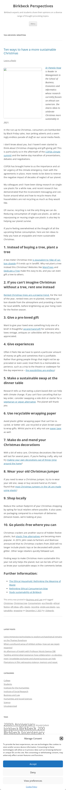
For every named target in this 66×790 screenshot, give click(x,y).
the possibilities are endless (40, 370)
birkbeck (11, 728)
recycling (35, 607)
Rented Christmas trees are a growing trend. (27, 295)
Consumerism (34, 603)
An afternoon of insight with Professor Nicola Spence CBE (30, 651)
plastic (27, 607)
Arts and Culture (42, 725)
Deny (33, 772)
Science (7, 702)
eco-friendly (47, 603)
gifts (21, 607)
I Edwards (49, 610)
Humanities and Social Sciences (18, 698)
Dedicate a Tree (12, 270)
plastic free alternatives (28, 536)
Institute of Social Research (16, 691)
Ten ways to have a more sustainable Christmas (30, 51)
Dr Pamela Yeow (53, 67)
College (7, 680)
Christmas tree (20, 603)
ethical (56, 603)
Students (8, 684)
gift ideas (15, 607)
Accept (33, 764)
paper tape (55, 428)
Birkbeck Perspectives (33, 6)
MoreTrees (48, 267)
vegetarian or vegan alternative (20, 401)
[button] (61, 738)
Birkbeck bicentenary (24, 732)
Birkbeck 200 (32, 728)
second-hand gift (32, 328)
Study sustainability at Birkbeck (25, 592)
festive (7, 607)
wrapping (18, 610)
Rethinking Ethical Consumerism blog (28, 588)
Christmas (8, 603)
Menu (33, 24)
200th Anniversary (19, 724)
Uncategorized (10, 706)
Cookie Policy (31, 786)
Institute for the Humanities (16, 687)
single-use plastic (47, 607)
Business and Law (34, 599)
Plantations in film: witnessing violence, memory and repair (31, 662)
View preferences (33, 780)
